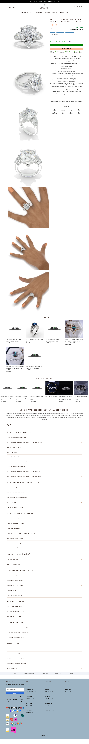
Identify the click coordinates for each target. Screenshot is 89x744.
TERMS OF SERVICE (29, 707)
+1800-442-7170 (68, 687)
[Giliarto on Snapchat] (9, 701)
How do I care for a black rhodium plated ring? (44, 633)
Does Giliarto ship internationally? (44, 585)
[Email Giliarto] (9, 704)
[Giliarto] (44, 6)
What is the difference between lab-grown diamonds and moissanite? (44, 471)
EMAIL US (66, 684)
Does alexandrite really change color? (44, 493)
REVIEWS (47, 689)
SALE (67, 12)
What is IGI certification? (44, 457)
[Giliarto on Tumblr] (15, 701)
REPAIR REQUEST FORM (30, 696)
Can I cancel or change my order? (44, 595)
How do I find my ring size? (44, 559)
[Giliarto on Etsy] (12, 708)
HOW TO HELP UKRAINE (49, 710)
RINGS (31, 12)
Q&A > (15, 673)
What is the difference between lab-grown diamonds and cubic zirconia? (44, 476)
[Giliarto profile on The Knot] (7, 731)
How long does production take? (44, 576)
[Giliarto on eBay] (16, 708)
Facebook (63, 110)
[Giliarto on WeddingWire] (9, 708)
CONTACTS (47, 707)
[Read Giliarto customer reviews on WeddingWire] (22, 716)
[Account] (77, 6)
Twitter (54, 110)
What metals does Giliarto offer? (44, 538)
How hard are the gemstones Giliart (44, 507)
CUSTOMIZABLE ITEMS (30, 698)
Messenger (54, 113)
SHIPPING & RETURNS (30, 689)
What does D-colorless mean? (44, 447)
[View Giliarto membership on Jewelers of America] (15, 716)
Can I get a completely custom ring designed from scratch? (44, 533)
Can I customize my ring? (44, 519)
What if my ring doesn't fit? (44, 564)
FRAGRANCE (28, 700)
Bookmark (71, 113)
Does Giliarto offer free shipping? (44, 581)
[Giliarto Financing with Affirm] (13, 711)
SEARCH (27, 687)
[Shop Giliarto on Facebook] (20, 711)
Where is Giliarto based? (44, 649)
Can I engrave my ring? (44, 548)
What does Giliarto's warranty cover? (44, 611)
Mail (79, 110)
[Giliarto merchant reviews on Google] (17, 725)
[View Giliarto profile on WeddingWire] (7, 716)
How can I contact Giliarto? (44, 654)
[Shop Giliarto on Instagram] (17, 711)
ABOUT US (28, 684)
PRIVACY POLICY (29, 703)
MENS (62, 12)
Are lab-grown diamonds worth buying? (44, 467)
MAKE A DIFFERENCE (49, 698)
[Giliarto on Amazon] (19, 708)
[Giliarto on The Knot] (7, 708)
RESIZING (27, 694)
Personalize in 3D (66, 48)
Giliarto (42, 735)
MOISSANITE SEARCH (49, 700)
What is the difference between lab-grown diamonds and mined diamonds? (44, 442)
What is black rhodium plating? (44, 543)
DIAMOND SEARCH (48, 703)
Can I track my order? (44, 590)
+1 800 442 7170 (11, 7)
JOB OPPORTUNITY (29, 712)
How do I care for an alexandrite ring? (44, 637)
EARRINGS (47, 12)
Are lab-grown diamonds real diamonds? (44, 438)
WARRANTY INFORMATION (31, 691)
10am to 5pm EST (68, 691)
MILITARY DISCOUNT (49, 696)
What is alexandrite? (44, 488)
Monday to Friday (68, 689)
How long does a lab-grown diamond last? (44, 462)
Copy (79, 113)
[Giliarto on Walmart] (23, 708)
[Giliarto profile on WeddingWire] (7, 725)
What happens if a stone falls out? (44, 616)
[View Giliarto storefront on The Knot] (11, 720)
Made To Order (73, 29)
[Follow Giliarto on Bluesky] (15, 711)
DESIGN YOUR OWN (49, 694)
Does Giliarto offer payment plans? (44, 659)
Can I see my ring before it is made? (44, 524)
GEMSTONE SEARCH (49, 705)
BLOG (46, 687)
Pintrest (70, 110)
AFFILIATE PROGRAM (49, 684)
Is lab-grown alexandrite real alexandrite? (44, 497)
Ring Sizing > (45, 673)
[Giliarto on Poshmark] (21, 708)
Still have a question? (44, 668)
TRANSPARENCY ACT (30, 705)
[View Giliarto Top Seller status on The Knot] (16, 720)
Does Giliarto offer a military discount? (44, 664)
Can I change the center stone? (44, 528)
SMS (63, 113)
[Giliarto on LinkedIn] (21, 701)
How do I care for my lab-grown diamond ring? (44, 628)
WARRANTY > (72, 673)
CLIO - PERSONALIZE (49, 691)
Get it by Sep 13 (79, 28)
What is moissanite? (44, 502)
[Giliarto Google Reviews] (14, 708)
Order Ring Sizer (60, 32)
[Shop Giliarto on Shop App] (10, 711)
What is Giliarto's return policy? (44, 607)
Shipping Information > (29, 673)
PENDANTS (39, 12)
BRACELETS (55, 12)
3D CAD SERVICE (29, 710)
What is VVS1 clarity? (44, 452)
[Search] (74, 6)
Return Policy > (58, 673)
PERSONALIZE (24, 12)
